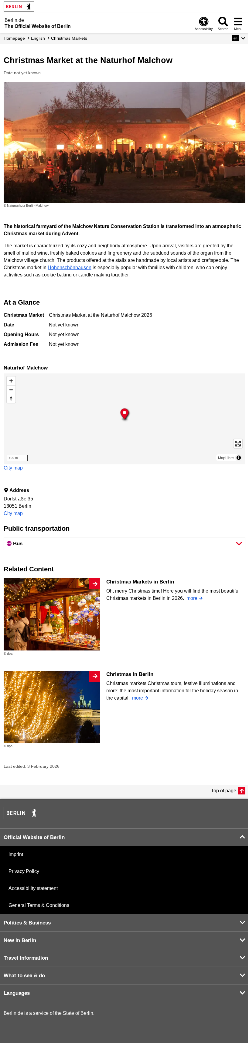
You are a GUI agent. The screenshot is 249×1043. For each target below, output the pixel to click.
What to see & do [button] (24, 975)
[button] (238, 38)
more (191, 598)
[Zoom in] (11, 380)
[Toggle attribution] (238, 457)
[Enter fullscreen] (238, 443)
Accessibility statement (33, 888)
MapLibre (226, 457)
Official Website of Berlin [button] (34, 837)
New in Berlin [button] (20, 940)
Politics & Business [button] (27, 923)
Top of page (223, 790)
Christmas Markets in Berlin (140, 582)
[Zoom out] (11, 389)
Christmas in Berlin (129, 674)
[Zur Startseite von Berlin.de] (22, 817)
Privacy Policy (24, 871)
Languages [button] (17, 993)
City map (13, 467)
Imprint (16, 854)
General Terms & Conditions (39, 905)
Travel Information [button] (26, 958)
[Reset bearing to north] (11, 398)
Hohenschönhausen (69, 267)
